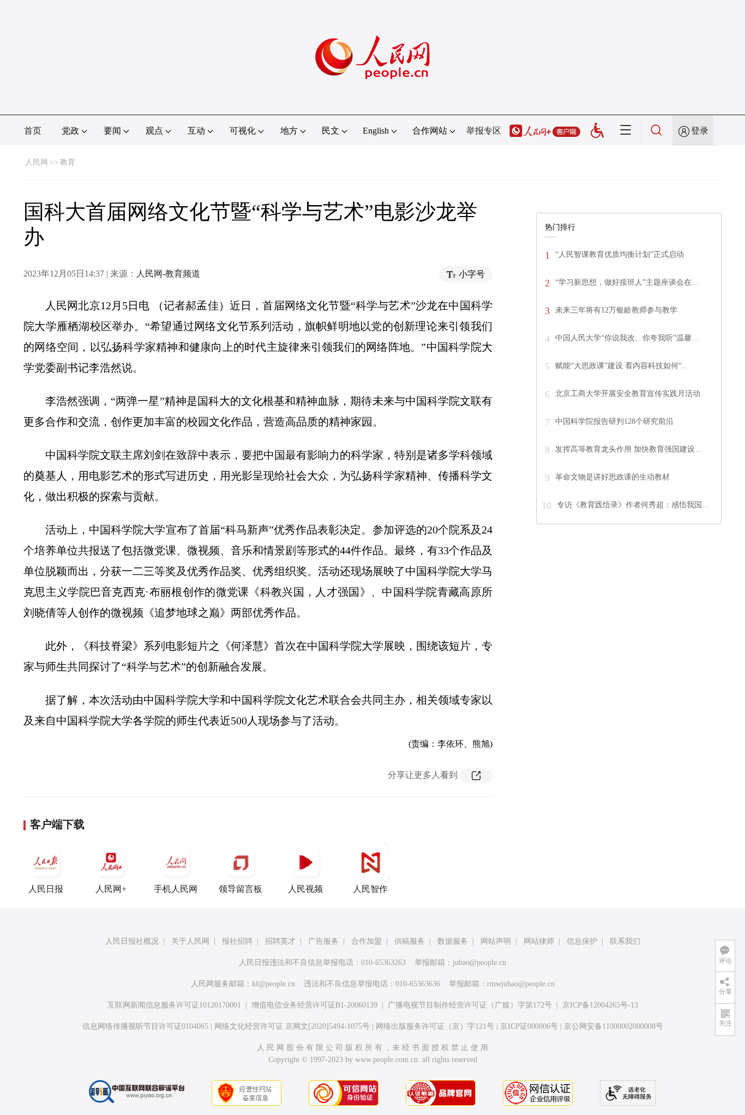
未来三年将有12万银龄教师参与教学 (616, 310)
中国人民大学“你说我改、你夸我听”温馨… (627, 338)
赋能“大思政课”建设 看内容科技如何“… (622, 366)
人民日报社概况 (132, 941)
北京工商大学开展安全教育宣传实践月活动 (627, 393)
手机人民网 (175, 889)
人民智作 (370, 889)
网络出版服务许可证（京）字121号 (435, 1026)
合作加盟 (366, 941)
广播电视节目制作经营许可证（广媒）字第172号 (470, 1005)
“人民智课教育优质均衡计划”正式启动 (619, 254)
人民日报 (45, 889)
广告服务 (323, 941)
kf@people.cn (273, 984)
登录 (699, 130)
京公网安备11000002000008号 (613, 1026)
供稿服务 (409, 941)
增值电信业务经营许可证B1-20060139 (314, 1005)
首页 (32, 130)
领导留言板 (240, 889)
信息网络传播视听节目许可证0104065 (145, 1026)
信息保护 (582, 941)
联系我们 (625, 941)
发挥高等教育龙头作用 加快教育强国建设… (628, 449)
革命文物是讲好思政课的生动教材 (612, 477)
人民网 (36, 162)
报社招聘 (237, 941)
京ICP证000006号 (529, 1026)
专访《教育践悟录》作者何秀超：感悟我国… (633, 505)
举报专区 (483, 130)
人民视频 (305, 889)
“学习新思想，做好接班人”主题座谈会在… (627, 282)
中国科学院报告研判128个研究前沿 (614, 421)
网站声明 (495, 941)
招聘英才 (280, 941)
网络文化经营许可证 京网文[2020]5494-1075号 (292, 1026)
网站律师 (539, 941)
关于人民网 (190, 941)
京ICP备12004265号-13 (600, 1005)
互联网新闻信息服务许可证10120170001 (174, 1005)
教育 (67, 162)
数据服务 (452, 941)
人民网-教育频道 (168, 273)
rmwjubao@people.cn (521, 984)
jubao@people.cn (479, 962)
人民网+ (111, 889)
